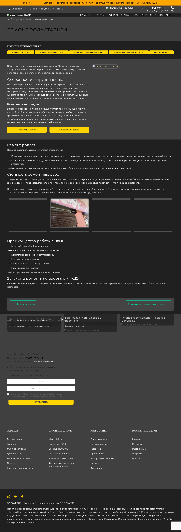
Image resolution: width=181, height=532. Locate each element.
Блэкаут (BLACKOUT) (59, 449)
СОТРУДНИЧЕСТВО (145, 15)
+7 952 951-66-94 (153, 8)
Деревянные (14, 453)
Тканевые (12, 444)
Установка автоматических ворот (145, 304)
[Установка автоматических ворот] (34, 330)
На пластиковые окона (61, 458)
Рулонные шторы (60, 431)
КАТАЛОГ (85, 15)
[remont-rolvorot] (111, 199)
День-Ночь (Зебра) (59, 453)
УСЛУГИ (99, 15)
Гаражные (95, 449)
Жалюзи (12, 431)
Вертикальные (15, 439)
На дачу (94, 463)
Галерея (113, 15)
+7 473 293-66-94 (160, 11)
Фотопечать (96, 468)
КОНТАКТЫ (165, 15)
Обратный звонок (69, 129)
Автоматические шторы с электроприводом (62, 464)
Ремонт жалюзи (26, 304)
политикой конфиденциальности (52, 396)
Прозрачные (97, 453)
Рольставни (98, 431)
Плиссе (11, 463)
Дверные (137, 453)
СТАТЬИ (125, 15)
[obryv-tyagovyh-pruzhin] (153, 231)
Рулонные (137, 444)
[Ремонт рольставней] (153, 199)
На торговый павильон (102, 458)
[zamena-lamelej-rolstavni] (111, 231)
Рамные (136, 439)
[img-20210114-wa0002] (27, 199)
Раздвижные (139, 449)
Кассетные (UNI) (57, 444)
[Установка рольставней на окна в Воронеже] (147, 324)
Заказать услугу (26, 129)
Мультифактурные (16, 449)
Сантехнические (99, 439)
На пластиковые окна (18, 458)
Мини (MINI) (55, 439)
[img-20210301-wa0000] (27, 231)
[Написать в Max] (122, 8)
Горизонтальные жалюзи (20, 468)
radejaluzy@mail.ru (44, 361)
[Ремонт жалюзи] (90, 330)
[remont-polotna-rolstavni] (69, 213)
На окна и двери (99, 444)
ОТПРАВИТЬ (41, 402)
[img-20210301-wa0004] (69, 231)
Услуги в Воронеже (22, 19)
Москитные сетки (144, 431)
